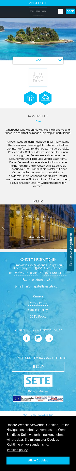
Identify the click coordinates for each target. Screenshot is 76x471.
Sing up (38, 366)
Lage (38, 60)
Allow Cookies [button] (38, 460)
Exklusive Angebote (71, 249)
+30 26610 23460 (40, 279)
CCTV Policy (38, 316)
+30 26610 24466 (54, 273)
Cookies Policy (38, 309)
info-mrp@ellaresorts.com (43, 286)
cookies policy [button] (17, 450)
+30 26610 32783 (26, 273)
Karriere (38, 296)
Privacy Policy (38, 303)
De (60, 11)
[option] (38, 30)
